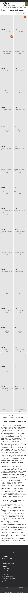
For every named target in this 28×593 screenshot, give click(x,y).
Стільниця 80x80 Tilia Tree (7, 271)
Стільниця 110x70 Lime (20, 90)
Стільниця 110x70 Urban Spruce (19, 389)
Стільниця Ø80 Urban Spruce (7, 388)
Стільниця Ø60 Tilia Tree (20, 252)
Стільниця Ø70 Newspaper (20, 409)
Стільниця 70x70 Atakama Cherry (19, 190)
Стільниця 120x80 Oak (6, 369)
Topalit (3, 29)
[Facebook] (10, 590)
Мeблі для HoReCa (5, 7)
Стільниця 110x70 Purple (7, 90)
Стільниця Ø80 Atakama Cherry (19, 149)
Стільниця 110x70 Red (20, 109)
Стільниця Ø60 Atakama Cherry (19, 170)
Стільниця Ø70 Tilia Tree (7, 252)
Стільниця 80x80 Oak (20, 330)
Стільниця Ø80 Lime (20, 70)
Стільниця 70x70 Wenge (20, 51)
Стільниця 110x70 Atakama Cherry (19, 211)
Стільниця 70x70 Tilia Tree (20, 271)
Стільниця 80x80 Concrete (7, 51)
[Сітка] (1, 13)
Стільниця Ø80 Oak (7, 310)
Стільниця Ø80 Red (7, 109)
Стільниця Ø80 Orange (6, 129)
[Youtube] (18, 590)
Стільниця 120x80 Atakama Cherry (6, 211)
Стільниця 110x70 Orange (20, 129)
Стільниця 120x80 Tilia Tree (6, 291)
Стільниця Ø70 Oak (20, 310)
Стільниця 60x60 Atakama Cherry (6, 232)
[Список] (3, 13)
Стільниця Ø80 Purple (7, 70)
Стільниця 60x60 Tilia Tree (7, 31)
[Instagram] (13, 590)
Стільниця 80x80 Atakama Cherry (6, 190)
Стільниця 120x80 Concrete (20, 31)
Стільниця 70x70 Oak (7, 349)
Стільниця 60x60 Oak (20, 349)
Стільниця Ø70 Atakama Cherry (6, 170)
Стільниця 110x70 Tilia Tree (20, 291)
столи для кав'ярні (16, 443)
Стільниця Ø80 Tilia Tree (20, 231)
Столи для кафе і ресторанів (15, 7)
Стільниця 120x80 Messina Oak (6, 149)
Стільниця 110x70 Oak (20, 369)
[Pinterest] (15, 590)
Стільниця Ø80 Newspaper (7, 409)
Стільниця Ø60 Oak (7, 330)
